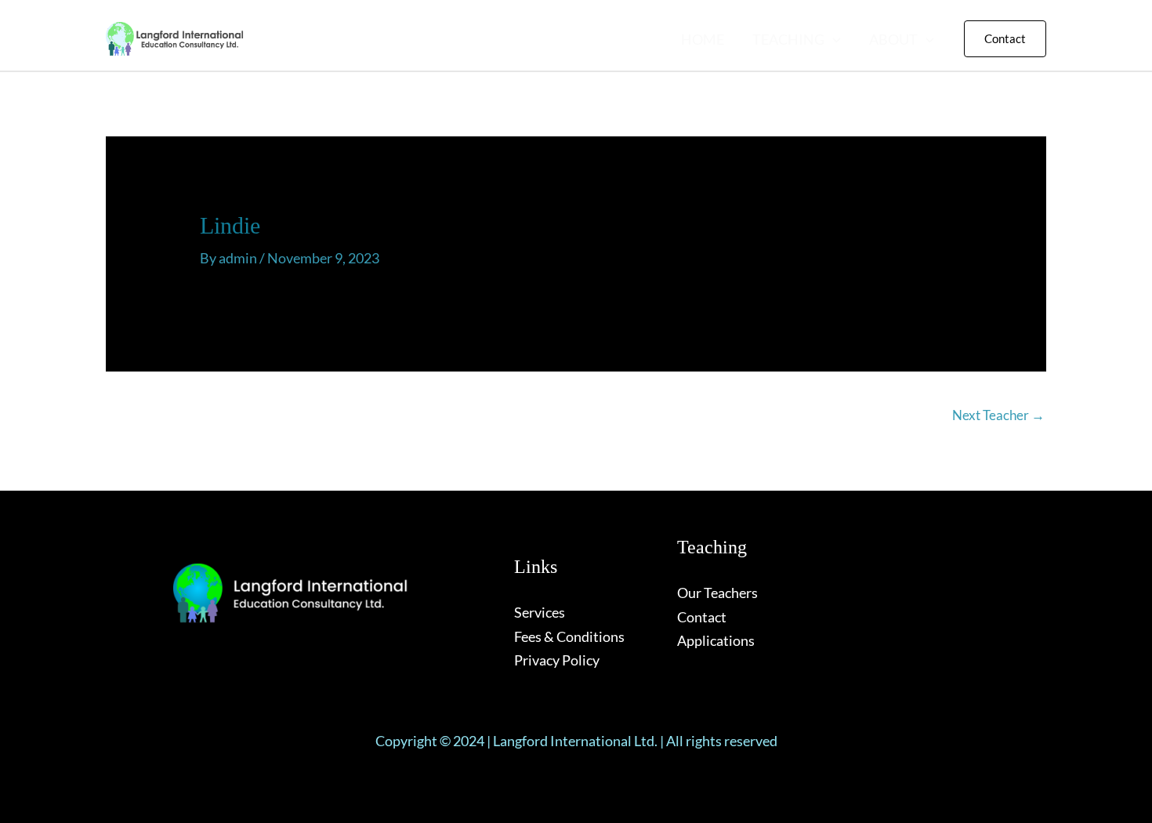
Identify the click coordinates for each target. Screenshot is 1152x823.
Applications (716, 640)
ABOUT (893, 39)
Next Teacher (998, 415)
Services (539, 612)
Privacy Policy (557, 660)
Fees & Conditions (569, 636)
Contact (701, 616)
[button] (832, 39)
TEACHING (788, 39)
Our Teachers (717, 592)
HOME (702, 39)
